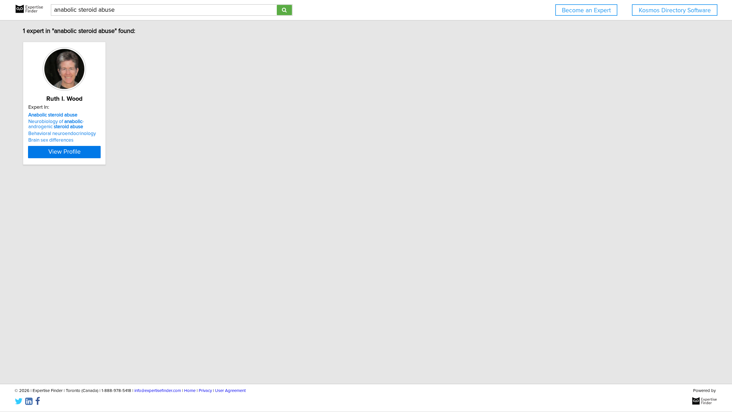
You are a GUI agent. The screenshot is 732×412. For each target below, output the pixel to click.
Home (190, 391)
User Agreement (230, 391)
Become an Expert (586, 10)
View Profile (64, 152)
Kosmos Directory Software (675, 10)
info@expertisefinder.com (157, 391)
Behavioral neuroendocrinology (62, 133)
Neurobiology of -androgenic (56, 124)
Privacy (205, 391)
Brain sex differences (50, 140)
